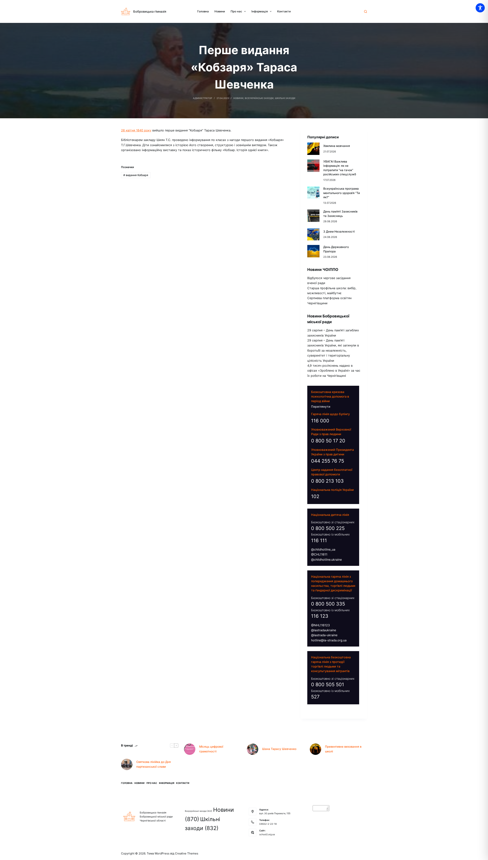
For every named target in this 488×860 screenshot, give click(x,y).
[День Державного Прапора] (313, 251)
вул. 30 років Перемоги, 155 (274, 813)
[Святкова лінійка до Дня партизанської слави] (126, 764)
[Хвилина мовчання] (313, 149)
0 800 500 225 (328, 528)
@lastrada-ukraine (324, 635)
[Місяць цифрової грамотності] (189, 749)
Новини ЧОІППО (322, 269)
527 (315, 697)
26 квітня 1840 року (136, 130)
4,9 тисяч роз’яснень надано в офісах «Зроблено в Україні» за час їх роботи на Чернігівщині (333, 371)
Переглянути (320, 406)
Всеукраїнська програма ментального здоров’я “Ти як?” (341, 193)
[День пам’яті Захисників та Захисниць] (313, 215)
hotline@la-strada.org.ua (329, 640)
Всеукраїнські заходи (259, 98)
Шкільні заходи (285, 98)
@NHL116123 (320, 625)
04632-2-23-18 (268, 823)
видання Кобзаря (135, 175)
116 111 (319, 540)
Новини (219, 11)
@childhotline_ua (323, 549)
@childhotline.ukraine (326, 559)
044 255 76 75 (327, 461)
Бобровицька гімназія (149, 11)
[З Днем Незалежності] (313, 234)
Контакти (284, 11)
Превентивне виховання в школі (343, 749)
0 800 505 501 (327, 684)
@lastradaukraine (323, 630)
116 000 (320, 421)
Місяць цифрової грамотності (211, 749)
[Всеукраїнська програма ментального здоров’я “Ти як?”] (313, 193)
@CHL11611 (319, 554)
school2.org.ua (267, 834)
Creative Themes (186, 853)
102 (315, 496)
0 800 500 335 (328, 604)
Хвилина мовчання (336, 146)
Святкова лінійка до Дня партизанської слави (153, 764)
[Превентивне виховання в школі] (315, 749)
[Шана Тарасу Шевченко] (252, 749)
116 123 (319, 616)
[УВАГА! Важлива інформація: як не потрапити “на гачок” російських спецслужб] (313, 165)
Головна (203, 11)
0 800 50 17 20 (328, 441)
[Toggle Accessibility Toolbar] (480, 8)
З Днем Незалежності (339, 231)
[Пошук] (365, 11)
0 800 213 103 (327, 481)
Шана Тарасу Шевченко (279, 749)
